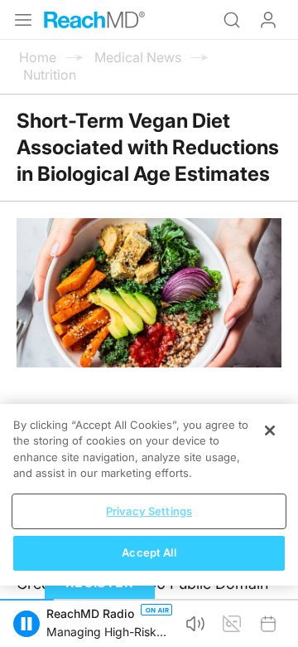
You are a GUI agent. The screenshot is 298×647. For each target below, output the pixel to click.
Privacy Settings (149, 511)
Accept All (148, 552)
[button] (26, 624)
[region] (149, 495)
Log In (268, 20)
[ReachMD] (94, 20)
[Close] (270, 430)
